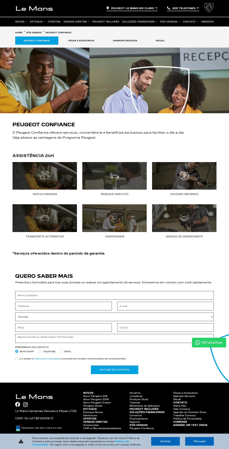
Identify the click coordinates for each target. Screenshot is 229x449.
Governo (135, 392)
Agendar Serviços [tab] (125, 40)
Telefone (49, 351)
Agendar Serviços (184, 396)
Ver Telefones (184, 8)
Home (18, 32)
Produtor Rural (139, 399)
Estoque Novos (93, 412)
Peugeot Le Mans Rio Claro (132, 8)
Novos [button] (20, 21)
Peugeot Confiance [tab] (37, 40)
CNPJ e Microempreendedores (102, 428)
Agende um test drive (190, 425)
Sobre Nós (179, 405)
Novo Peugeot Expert (97, 402)
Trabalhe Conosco (184, 415)
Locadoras (136, 396)
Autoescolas (91, 425)
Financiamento (139, 418)
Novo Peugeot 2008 (96, 399)
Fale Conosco (181, 408)
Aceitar (165, 441)
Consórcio (136, 415)
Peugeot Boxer (93, 405)
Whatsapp (27, 351)
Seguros (135, 421)
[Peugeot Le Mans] (35, 8)
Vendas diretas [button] (75, 21)
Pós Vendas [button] (169, 21)
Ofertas (54, 21)
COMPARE (180, 421)
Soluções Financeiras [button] (138, 21)
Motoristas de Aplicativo (145, 405)
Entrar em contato (115, 369)
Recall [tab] (160, 40)
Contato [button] (189, 21)
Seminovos (90, 415)
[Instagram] (27, 404)
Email (67, 351)
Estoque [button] (36, 21)
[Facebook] (19, 404)
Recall (177, 399)
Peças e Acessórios (185, 392)
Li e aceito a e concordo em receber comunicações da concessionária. (73, 358)
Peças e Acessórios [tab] (81, 40)
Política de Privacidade (46, 358)
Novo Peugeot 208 (95, 396)
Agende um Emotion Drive (189, 412)
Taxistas (135, 402)
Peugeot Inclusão (105, 21)
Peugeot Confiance (142, 428)
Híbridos (207, 21)
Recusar (200, 441)
